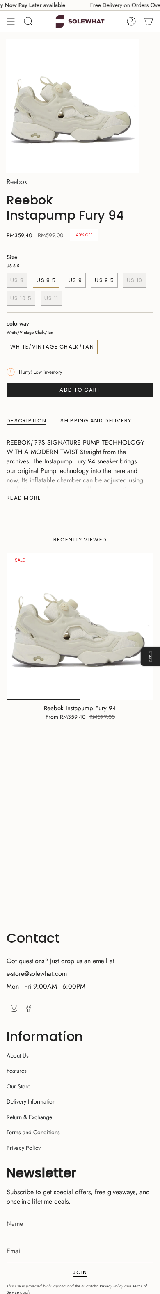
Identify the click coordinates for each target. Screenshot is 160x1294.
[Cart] (148, 21)
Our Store (18, 1086)
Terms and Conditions (33, 1132)
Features (17, 1071)
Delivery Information (31, 1101)
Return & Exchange (29, 1117)
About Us (18, 1055)
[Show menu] (10, 21)
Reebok (17, 181)
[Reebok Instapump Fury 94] (80, 626)
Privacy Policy (24, 1148)
